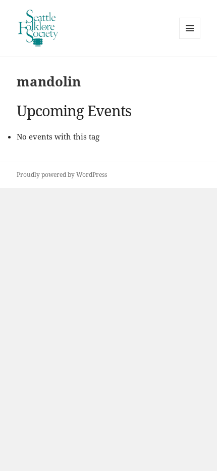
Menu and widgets (190, 38)
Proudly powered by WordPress (62, 174)
